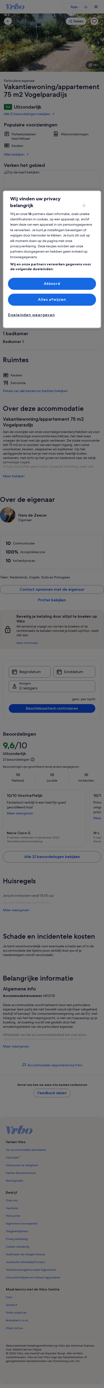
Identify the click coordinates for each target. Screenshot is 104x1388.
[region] (52, 259)
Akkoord (52, 283)
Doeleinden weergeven (31, 315)
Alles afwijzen (52, 299)
